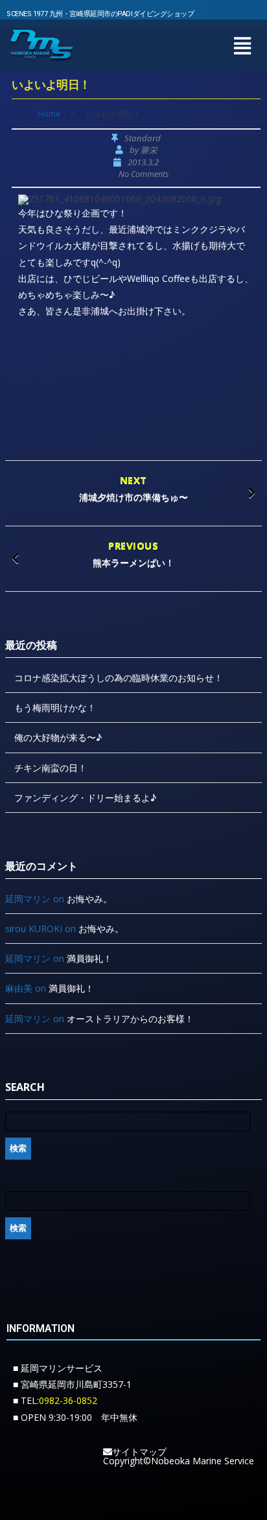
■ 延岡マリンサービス (57, 1368)
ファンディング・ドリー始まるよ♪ (85, 797)
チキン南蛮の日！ (50, 768)
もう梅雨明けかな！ (55, 707)
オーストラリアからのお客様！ (130, 1018)
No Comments (143, 174)
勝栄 (149, 150)
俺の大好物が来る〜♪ (58, 737)
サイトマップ (139, 1451)
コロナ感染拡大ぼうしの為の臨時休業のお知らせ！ (118, 678)
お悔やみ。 (89, 899)
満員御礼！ (89, 958)
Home (49, 113)
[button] (242, 45)
